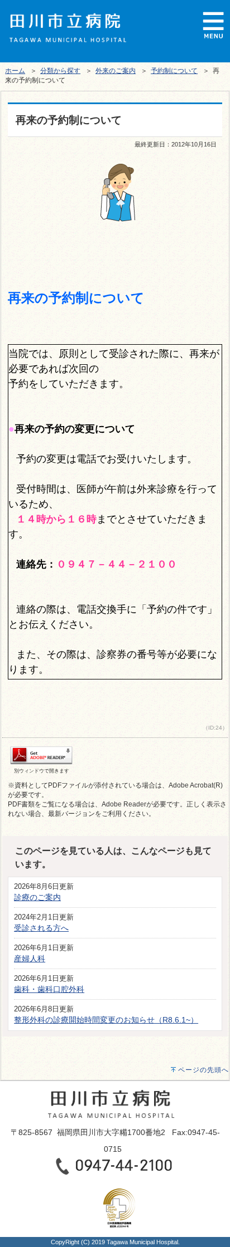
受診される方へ (41, 927)
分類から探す (60, 71)
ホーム (15, 71)
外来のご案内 (115, 71)
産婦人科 (29, 958)
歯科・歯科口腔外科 (49, 989)
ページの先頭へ (203, 1070)
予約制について (174, 71)
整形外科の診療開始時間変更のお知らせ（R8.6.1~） (106, 1019)
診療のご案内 (37, 897)
